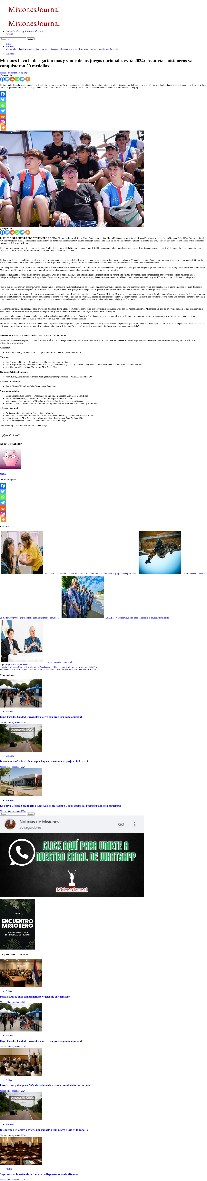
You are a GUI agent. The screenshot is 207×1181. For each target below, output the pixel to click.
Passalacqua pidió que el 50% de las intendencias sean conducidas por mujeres (45, 1085)
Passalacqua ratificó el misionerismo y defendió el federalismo (35, 996)
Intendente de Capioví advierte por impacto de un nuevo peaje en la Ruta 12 (44, 761)
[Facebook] (2, 79)
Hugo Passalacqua (13, 664)
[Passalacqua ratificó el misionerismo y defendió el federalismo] (21, 986)
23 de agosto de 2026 (15, 1002)
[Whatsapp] (17, 79)
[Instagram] (3, 122)
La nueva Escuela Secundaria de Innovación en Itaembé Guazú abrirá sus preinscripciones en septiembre (60, 805)
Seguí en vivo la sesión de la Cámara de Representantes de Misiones (39, 1174)
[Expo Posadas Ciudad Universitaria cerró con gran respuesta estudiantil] (21, 707)
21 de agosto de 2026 (15, 767)
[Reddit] (12, 79)
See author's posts (8, 479)
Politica (9, 991)
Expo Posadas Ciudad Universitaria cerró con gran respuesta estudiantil (41, 716)
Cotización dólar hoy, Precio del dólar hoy (24, 31)
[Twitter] (7, 79)
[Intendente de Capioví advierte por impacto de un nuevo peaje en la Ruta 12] (21, 751)
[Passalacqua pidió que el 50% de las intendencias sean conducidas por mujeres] (21, 1075)
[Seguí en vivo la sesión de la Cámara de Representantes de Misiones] (21, 1164)
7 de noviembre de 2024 (17, 73)
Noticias (9, 34)
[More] (28, 79)
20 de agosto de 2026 (15, 811)
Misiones (10, 54)
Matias (3, 73)
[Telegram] (22, 79)
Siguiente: (48, 669)
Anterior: (51, 667)
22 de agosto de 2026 (15, 722)
